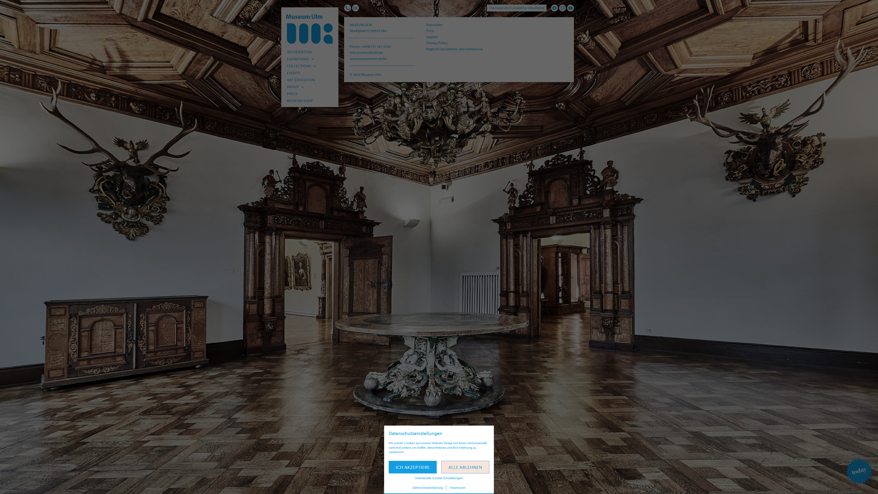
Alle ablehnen (465, 467)
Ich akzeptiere (413, 467)
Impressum (458, 488)
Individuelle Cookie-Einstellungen (439, 478)
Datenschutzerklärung (427, 488)
